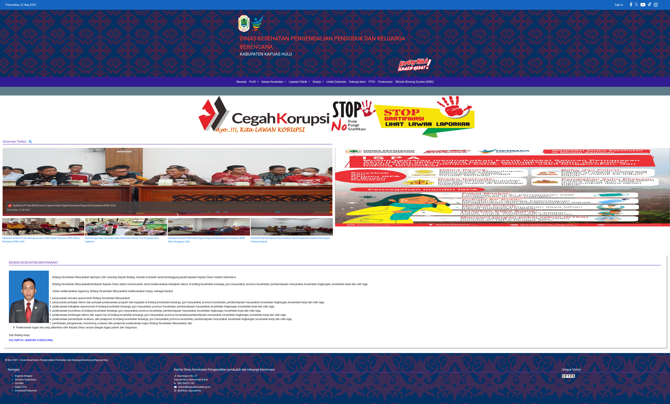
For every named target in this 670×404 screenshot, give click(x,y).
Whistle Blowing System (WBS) (414, 81)
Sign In (619, 4)
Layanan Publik (298, 81)
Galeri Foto (21, 386)
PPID (371, 81)
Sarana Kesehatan (272, 81)
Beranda (242, 81)
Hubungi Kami (357, 81)
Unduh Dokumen (336, 81)
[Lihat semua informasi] (30, 141)
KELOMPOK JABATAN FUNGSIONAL (31, 340)
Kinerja (317, 81)
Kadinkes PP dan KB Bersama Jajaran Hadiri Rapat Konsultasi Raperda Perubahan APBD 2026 (64, 205)
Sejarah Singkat (23, 375)
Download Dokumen (26, 390)
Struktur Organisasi (25, 379)
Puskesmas (385, 81)
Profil (252, 81)
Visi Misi (19, 383)
